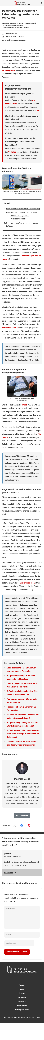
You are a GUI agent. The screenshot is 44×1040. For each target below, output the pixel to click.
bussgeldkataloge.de (9, 23)
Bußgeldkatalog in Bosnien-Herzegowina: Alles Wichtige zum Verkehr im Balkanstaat (23, 733)
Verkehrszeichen (27, 583)
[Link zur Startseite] (22, 3)
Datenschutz (22, 1001)
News (22, 989)
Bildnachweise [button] (22, 815)
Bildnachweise (22, 1006)
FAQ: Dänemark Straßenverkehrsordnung (23, 209)
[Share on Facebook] (21, 826)
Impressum (22, 997)
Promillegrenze (8, 70)
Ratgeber (22, 985)
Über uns (22, 993)
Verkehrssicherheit (10, 327)
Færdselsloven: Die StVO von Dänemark (22, 212)
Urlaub (24, 405)
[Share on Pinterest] (29, 826)
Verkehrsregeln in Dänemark (14, 25)
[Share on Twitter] (14, 826)
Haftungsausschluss (22, 1010)
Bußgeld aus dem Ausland (27, 23)
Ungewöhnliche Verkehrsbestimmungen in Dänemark (22, 224)
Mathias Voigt (20, 40)
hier (37, 110)
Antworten (8, 873)
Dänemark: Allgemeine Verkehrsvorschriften (20, 217)
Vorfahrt (12, 152)
